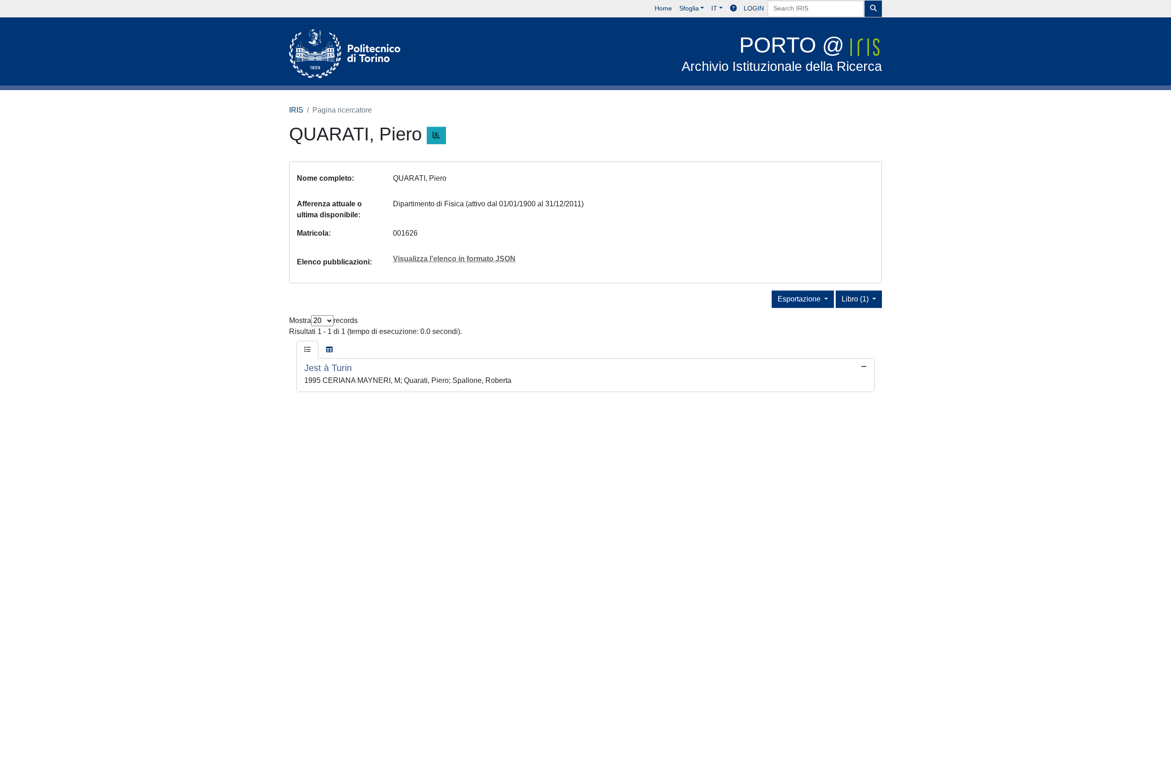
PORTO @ (782, 53)
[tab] (307, 350)
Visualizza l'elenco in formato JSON (454, 259)
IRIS (296, 110)
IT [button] (714, 8)
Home (663, 8)
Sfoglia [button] (689, 8)
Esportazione (800, 299)
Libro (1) (856, 299)
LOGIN (754, 8)
